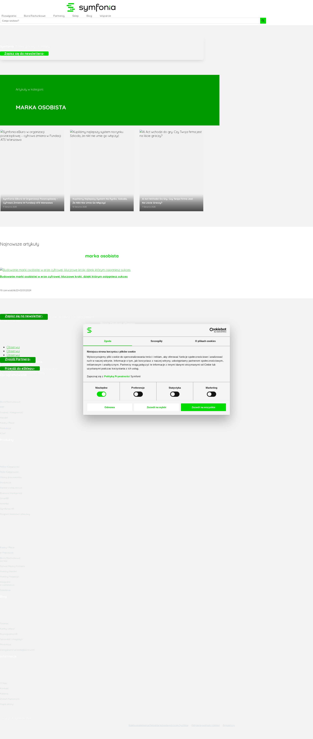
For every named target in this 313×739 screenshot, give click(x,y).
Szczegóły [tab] (157, 340)
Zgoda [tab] (107, 340)
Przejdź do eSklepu (19, 368)
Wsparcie (105, 15)
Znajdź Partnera (17, 359)
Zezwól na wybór (156, 407)
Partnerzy (59, 15)
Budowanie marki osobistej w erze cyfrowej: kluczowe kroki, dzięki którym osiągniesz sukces (64, 276)
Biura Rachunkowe (34, 15)
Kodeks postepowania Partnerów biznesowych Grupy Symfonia (158, 725)
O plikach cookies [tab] (205, 340)
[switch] (138, 394)
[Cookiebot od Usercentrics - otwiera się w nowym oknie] (212, 330)
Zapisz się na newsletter (23, 316)
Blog (89, 15)
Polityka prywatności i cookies (206, 725)
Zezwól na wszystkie (203, 407)
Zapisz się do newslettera (23, 53)
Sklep (75, 15)
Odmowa (109, 407)
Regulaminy (229, 725)
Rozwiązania (9, 15)
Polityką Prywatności (117, 376)
